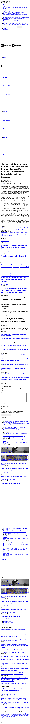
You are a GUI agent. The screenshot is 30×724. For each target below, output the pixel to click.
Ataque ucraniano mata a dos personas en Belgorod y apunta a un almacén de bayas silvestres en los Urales (13, 368)
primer (23, 229)
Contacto (5, 620)
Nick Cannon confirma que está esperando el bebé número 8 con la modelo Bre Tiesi (15, 708)
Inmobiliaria (6, 154)
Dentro (15, 227)
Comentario (4, 392)
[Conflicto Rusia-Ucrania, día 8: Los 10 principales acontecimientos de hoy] (16, 434)
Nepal (16, 229)
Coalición (3, 227)
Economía (5, 103)
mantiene (6, 229)
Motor (4, 146)
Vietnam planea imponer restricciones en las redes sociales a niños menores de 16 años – (15, 359)
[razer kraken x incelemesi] (15, 722)
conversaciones (10, 227)
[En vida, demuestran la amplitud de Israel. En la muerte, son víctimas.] (16, 553)
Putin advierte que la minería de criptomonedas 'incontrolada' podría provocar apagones (13, 430)
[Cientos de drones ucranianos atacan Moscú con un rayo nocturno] (15, 346)
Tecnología (8, 94)
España (5, 77)
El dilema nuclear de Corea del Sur (11, 13)
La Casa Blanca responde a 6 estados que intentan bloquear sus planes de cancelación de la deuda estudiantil (14, 290)
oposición (20, 229)
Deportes (5, 137)
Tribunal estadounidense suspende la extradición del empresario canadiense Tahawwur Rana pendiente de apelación (14, 679)
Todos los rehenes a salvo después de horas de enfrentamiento (13, 257)
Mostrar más (3, 559)
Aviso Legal (6, 618)
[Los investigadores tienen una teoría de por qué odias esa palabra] (16, 537)
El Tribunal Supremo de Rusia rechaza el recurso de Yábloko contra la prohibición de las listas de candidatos (15, 24)
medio (9, 229)
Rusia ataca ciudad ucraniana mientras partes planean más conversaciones (14, 635)
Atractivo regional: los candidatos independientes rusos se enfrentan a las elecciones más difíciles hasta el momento (15, 379)
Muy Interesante (6, 120)
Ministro (13, 229)
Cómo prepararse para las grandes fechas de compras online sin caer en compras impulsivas (15, 15)
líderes (2, 229)
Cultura (5, 111)
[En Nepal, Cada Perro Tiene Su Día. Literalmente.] (15, 548)
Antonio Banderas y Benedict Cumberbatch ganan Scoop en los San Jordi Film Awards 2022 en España (14, 645)
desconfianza (20, 227)
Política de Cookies (7, 621)
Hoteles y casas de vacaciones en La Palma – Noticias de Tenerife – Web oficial (13, 689)
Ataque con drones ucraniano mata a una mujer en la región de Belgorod (14, 469)
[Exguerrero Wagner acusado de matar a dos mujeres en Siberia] (16, 441)
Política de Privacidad (8, 622)
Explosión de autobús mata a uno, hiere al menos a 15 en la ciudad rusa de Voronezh (15, 247)
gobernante (25, 227)
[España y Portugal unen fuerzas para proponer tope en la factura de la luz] (16, 543)
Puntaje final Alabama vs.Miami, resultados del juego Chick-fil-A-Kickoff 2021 (14, 669)
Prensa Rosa (6, 128)
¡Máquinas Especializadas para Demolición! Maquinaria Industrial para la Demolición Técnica (15, 698)
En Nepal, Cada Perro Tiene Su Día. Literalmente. (14, 549)
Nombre (3, 403)
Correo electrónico (5, 406)
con (6, 227)
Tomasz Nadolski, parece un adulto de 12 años (13, 12)
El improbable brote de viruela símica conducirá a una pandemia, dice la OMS (15, 266)
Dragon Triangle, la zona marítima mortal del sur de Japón (16, 17)
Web (2, 408)
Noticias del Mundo (7, 85)
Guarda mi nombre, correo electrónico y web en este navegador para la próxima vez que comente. (13, 412)
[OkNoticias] (11, 47)
